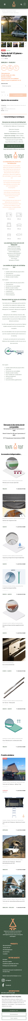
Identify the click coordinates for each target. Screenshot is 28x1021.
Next (25, 43)
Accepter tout (14, 1010)
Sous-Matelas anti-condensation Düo (12, 740)
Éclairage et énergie (7, 586)
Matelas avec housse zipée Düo (11, 482)
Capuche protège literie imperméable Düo (13, 557)
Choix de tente (4, 83)
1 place (14, 11)
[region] (14, 1007)
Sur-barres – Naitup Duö (9, 702)
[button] (4, 4)
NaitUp (6, 58)
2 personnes (6, 108)
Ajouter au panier (18, 95)
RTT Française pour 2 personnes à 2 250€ (14, 438)
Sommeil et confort (7, 480)
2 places (12, 105)
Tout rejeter (14, 1018)
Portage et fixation (7, 700)
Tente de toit (9, 11)
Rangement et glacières (8, 518)
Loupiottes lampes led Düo (9, 588)
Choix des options (21, 488)
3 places (4, 782)
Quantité (3, 92)
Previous (25, 46)
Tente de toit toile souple (16, 859)
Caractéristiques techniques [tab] (14, 117)
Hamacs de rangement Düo (10, 520)
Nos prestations (7, 945)
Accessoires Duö (19, 480)
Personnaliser (14, 1014)
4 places (13, 899)
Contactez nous (7, 969)
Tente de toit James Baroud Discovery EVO (14, 901)
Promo (8, 782)
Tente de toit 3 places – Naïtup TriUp (12, 784)
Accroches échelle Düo (8, 664)
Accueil (4, 11)
